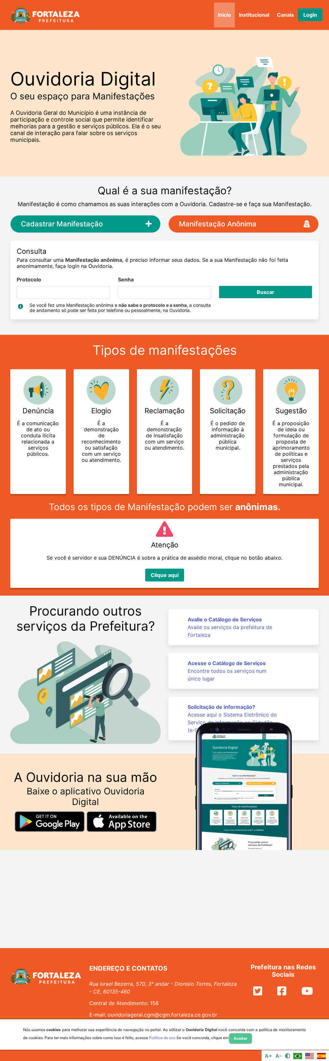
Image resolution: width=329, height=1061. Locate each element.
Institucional (254, 15)
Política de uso (162, 1037)
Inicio (224, 15)
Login (310, 15)
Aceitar (240, 1038)
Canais (285, 15)
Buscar (265, 292)
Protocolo (29, 279)
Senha (126, 279)
